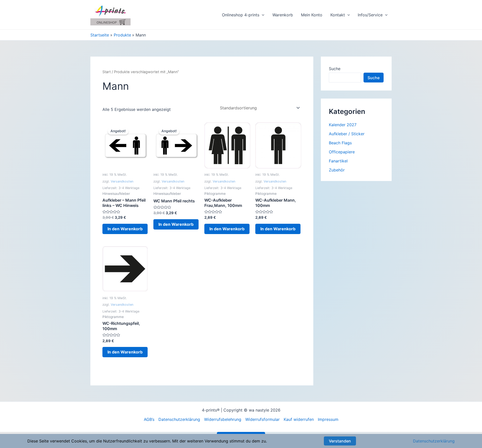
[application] (261, 15)
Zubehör (337, 169)
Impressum (328, 419)
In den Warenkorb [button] (125, 228)
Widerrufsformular (262, 419)
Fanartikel (338, 160)
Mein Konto (311, 14)
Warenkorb (282, 14)
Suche (334, 68)
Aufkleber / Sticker (347, 133)
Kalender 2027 (342, 124)
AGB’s (149, 419)
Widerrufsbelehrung (222, 419)
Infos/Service (370, 14)
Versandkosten (122, 181)
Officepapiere (342, 151)
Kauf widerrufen (299, 419)
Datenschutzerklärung (179, 419)
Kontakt (337, 14)
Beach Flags (340, 142)
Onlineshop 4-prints (240, 14)
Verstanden (340, 440)
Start (106, 72)
